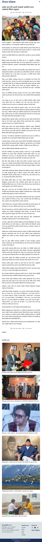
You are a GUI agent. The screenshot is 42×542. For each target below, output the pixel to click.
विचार (23, 531)
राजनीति (23, 527)
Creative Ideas (23, 541)
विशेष (23, 533)
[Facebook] (32, 528)
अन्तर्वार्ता (23, 535)
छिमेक (23, 529)
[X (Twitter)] (35, 528)
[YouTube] (38, 528)
